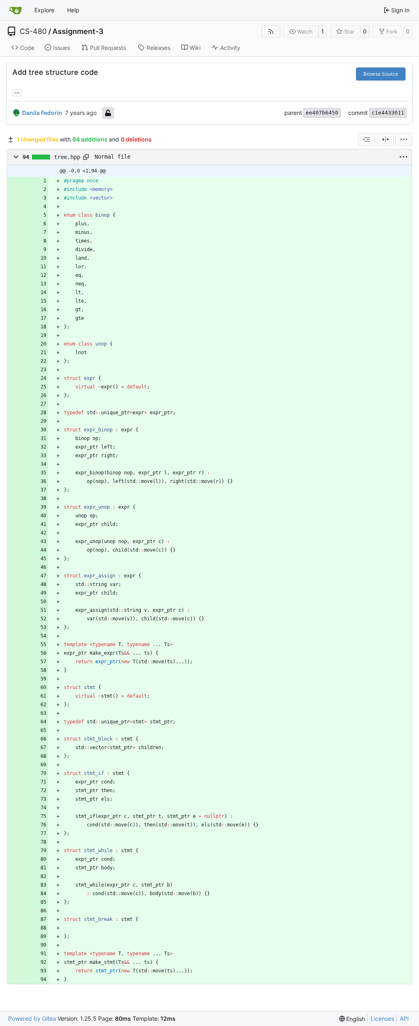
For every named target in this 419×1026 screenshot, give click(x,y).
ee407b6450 (322, 113)
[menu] (403, 139)
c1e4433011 (388, 113)
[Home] (15, 10)
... (17, 91)
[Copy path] (86, 157)
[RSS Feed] (270, 31)
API (404, 1018)
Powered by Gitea (32, 1018)
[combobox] (366, 139)
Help (73, 10)
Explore (44, 10)
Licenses (382, 1018)
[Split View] (385, 139)
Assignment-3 (78, 31)
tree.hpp (67, 157)
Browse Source (380, 74)
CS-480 (33, 31)
